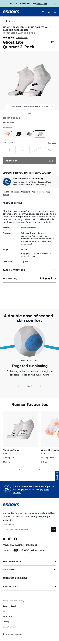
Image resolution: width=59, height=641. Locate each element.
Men (45, 4)
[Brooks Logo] (29, 505)
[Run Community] (29, 561)
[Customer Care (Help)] (29, 578)
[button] (29, 80)
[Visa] (7, 550)
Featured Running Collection (30, 27)
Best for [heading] (6, 228)
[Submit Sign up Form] (53, 529)
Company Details (9, 606)
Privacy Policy (8, 616)
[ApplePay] (34, 550)
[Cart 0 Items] (49, 12)
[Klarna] (43, 550)
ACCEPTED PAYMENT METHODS (20, 545)
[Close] (55, 3)
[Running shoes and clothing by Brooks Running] (11, 11)
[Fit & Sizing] (29, 570)
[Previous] (20, 386)
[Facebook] (15, 539)
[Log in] (43, 12)
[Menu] (55, 12)
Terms (5, 611)
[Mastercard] (16, 550)
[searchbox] (31, 21)
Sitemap (6, 622)
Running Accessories (15, 30)
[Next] (39, 386)
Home (6, 27)
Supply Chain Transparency (13, 601)
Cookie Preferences (10, 627)
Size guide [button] (52, 143)
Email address (8, 525)
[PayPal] (25, 550)
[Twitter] (4, 539)
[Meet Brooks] (29, 586)
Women (39, 4)
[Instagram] (9, 539)
